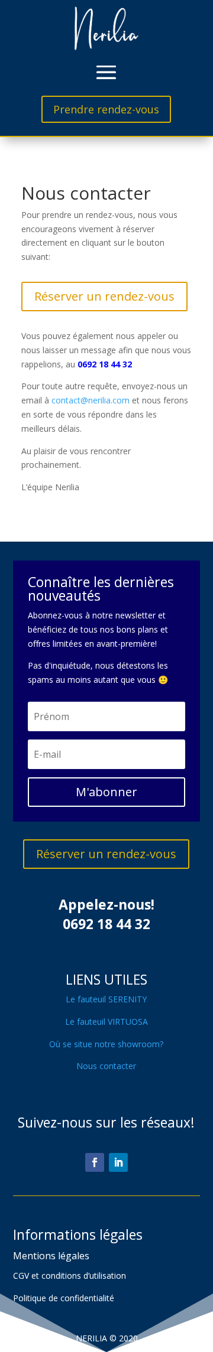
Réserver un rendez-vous (104, 296)
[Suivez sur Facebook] (94, 1162)
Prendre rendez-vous (106, 109)
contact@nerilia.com (90, 400)
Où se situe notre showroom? (106, 1044)
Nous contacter (106, 1065)
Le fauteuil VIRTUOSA (106, 1021)
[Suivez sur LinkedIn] (118, 1162)
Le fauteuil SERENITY (106, 999)
